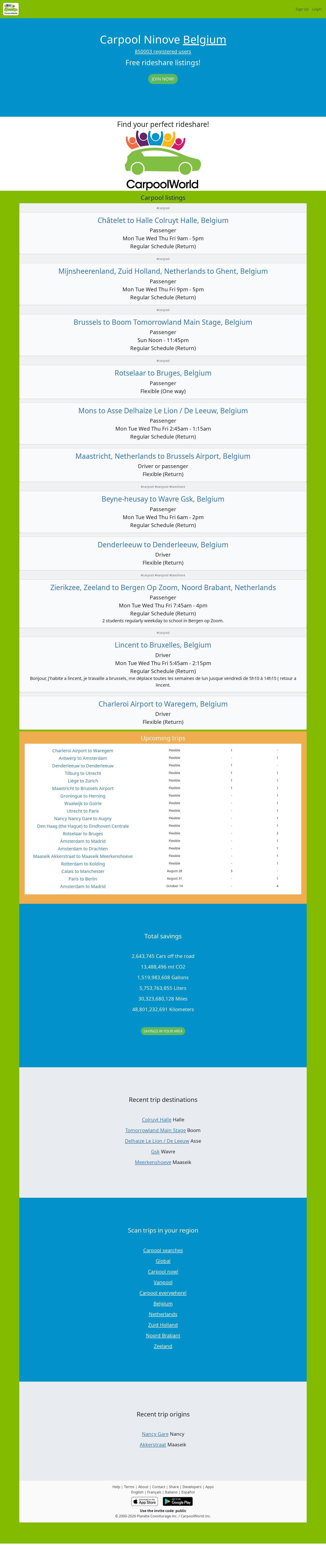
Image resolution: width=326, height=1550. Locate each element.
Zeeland (163, 1346)
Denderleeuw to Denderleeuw (83, 766)
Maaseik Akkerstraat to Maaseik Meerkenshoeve (83, 856)
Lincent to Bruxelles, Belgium (163, 645)
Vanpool (163, 1282)
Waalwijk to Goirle (83, 803)
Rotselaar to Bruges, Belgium (163, 373)
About (143, 1486)
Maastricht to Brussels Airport (83, 788)
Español (188, 1492)
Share (174, 1486)
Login (317, 9)
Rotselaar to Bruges (83, 834)
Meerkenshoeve (153, 1162)
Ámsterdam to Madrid (83, 841)
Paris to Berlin (83, 879)
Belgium (204, 39)
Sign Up (302, 9)
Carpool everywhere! (163, 1292)
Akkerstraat (153, 1444)
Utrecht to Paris (83, 811)
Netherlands (163, 1314)
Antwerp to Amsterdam (83, 758)
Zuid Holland (163, 1324)
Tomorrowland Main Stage (155, 1130)
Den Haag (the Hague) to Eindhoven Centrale (83, 826)
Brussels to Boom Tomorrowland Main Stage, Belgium (163, 322)
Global (163, 1260)
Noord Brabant (163, 1335)
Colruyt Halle (156, 1119)
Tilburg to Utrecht (83, 773)
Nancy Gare (155, 1433)
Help (116, 1486)
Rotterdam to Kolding (83, 864)
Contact (158, 1486)
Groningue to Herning (82, 796)
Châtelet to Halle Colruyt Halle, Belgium (163, 220)
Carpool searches (163, 1250)
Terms (129, 1486)
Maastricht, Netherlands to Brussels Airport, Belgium (163, 456)
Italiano (171, 1492)
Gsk (155, 1151)
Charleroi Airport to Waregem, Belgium (163, 704)
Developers (192, 1486)
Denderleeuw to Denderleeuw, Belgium (163, 544)
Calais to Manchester (82, 871)
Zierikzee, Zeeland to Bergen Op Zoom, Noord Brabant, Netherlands (163, 587)
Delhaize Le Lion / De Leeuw (157, 1140)
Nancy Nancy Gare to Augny (83, 818)
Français (154, 1492)
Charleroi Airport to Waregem (82, 751)
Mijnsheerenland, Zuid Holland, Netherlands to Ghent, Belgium (163, 271)
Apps (209, 1486)
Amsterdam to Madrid (83, 886)
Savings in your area (163, 1031)
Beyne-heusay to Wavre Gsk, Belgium (163, 499)
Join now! (163, 79)
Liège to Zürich (83, 781)
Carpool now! (163, 1271)
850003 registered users (163, 51)
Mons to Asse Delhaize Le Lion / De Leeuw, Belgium (163, 410)
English (137, 1492)
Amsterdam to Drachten (83, 849)
